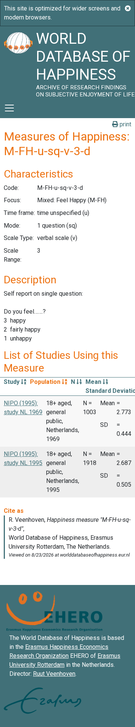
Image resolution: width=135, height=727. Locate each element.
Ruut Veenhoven (54, 673)
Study (12, 381)
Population (46, 381)
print (124, 124)
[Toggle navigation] (9, 108)
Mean (94, 381)
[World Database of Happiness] (18, 62)
